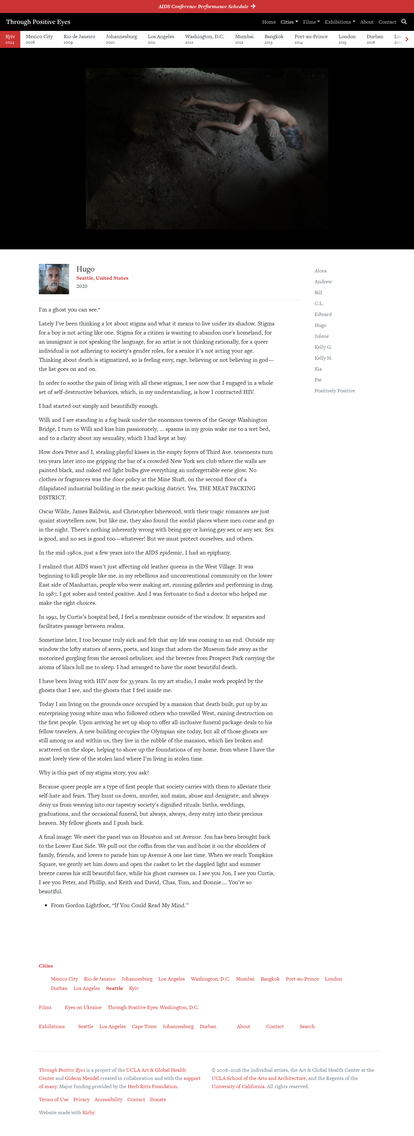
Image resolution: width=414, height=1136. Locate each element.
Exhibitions (338, 21)
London (347, 39)
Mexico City (39, 39)
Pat (318, 379)
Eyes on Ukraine (83, 1007)
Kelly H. (323, 357)
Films (309, 21)
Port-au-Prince (311, 39)
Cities (287, 21)
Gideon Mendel (82, 1078)
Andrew (323, 281)
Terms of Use (53, 1099)
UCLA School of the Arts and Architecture (259, 1078)
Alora (321, 270)
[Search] (404, 21)
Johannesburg (121, 39)
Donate (158, 1099)
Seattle (114, 988)
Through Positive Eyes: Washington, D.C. (153, 1007)
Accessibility (108, 1099)
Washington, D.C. (204, 39)
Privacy (81, 1099)
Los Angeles (161, 39)
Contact (387, 21)
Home (269, 21)
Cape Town (144, 1026)
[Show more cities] (406, 39)
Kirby (88, 1112)
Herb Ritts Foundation (152, 1086)
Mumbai (244, 39)
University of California (238, 1086)
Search (307, 1026)
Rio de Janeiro (79, 39)
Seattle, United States (102, 278)
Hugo (320, 325)
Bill (318, 292)
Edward (323, 314)
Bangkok (274, 39)
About (367, 21)
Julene (322, 336)
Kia (318, 368)
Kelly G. (323, 347)
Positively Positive (335, 390)
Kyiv (10, 39)
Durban (375, 39)
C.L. (319, 303)
